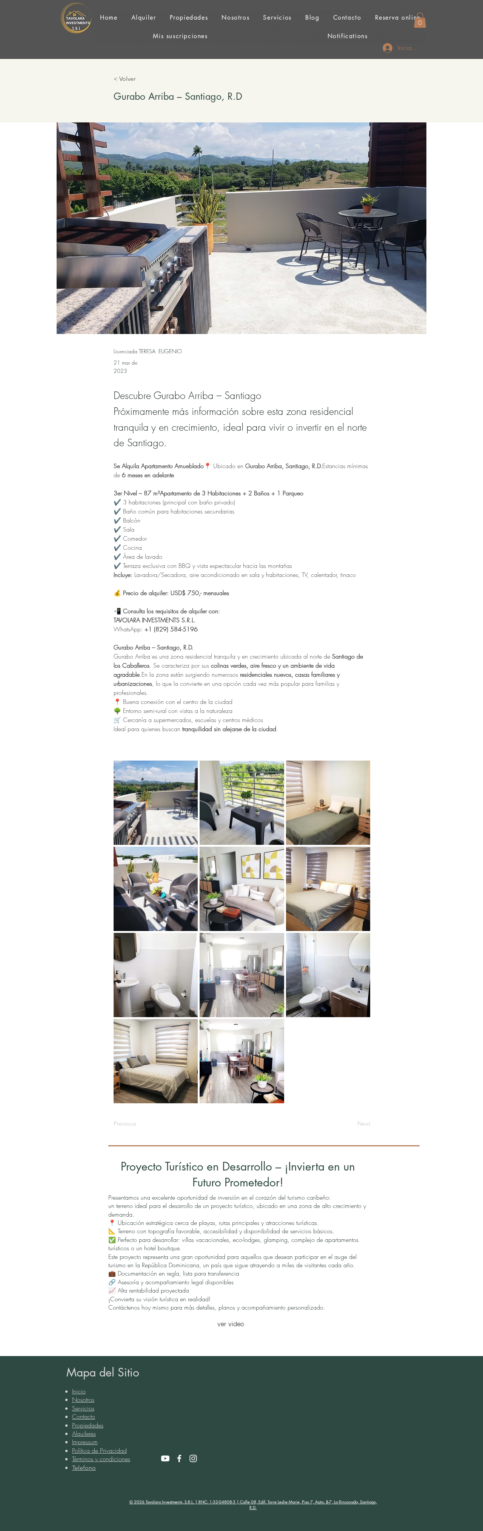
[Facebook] (179, 1458)
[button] (420, 20)
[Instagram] (193, 1458)
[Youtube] (165, 1458)
